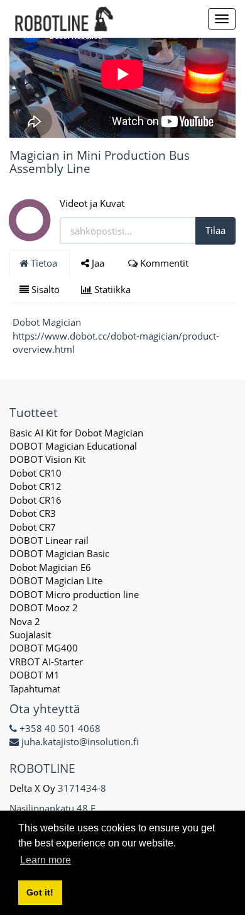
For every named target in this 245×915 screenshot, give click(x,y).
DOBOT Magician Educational (73, 446)
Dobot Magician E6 (50, 567)
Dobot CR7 (32, 527)
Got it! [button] (39, 892)
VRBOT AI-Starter (46, 661)
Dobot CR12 (35, 486)
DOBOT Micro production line (74, 594)
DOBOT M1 (34, 674)
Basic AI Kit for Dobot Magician (76, 432)
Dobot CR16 (35, 500)
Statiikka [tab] (112, 289)
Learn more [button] (45, 860)
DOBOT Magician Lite (55, 580)
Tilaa (215, 230)
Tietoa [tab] (44, 263)
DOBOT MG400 (43, 647)
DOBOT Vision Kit (47, 459)
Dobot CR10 (35, 473)
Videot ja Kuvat (92, 203)
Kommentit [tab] (164, 263)
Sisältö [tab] (44, 289)
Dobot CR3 (32, 513)
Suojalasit (30, 634)
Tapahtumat (34, 688)
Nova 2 (24, 621)
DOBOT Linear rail (49, 540)
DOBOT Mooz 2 (43, 607)
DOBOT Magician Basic (59, 553)
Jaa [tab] (98, 263)
